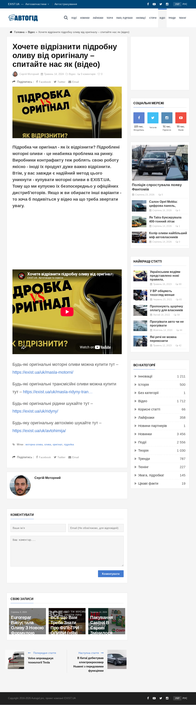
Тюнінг (182, 18)
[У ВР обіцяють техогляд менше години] (140, 295)
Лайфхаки (98, 18)
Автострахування (66, 4)
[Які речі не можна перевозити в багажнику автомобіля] (140, 341)
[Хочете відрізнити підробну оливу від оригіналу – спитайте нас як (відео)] (67, 112)
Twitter (61, 81)
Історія (152, 18)
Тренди (172, 18)
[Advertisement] (67, 239)
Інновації (141, 18)
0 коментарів (88, 74)
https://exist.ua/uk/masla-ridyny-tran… (58, 391)
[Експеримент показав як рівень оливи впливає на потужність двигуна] (67, 621)
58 (178, 315)
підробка (69, 444)
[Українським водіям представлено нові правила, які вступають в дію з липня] (140, 276)
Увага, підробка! (124, 18)
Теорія (110, 18)
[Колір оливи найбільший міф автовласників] (139, 237)
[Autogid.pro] (23, 17)
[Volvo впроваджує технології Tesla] (14, 659)
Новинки (85, 18)
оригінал (57, 444)
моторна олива (34, 444)
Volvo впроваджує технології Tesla (40, 660)
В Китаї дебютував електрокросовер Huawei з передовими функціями (88, 664)
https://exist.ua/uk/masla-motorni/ (42, 372)
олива (47, 444)
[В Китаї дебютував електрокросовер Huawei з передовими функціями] (117, 659)
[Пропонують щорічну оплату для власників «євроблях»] (140, 310)
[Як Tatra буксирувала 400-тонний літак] (139, 221)
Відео (162, 18)
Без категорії (148, 393)
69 (180, 284)
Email (75, 81)
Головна (19, 32)
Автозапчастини (36, 4)
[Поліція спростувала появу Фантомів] (160, 163)
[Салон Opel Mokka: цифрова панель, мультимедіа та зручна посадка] (139, 206)
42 (180, 345)
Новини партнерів (152, 426)
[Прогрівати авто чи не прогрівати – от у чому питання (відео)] (140, 325)
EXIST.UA (14, 4)
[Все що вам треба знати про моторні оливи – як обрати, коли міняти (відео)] (27, 621)
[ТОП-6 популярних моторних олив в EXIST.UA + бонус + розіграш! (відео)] (106, 614)
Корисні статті (149, 409)
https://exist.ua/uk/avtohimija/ (39, 430)
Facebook (45, 81)
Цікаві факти (148, 483)
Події (74, 18)
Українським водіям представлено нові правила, (165, 275)
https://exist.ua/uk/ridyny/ (35, 411)
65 (180, 299)
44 (181, 330)
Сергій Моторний (29, 74)
